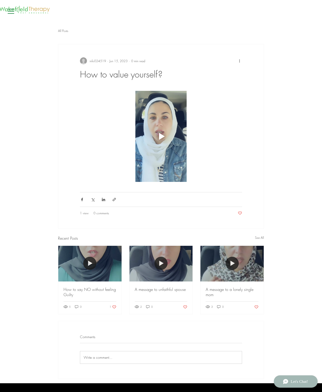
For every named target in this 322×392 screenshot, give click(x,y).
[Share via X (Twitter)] (93, 199)
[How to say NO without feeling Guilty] (90, 263)
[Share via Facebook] (82, 199)
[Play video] (161, 136)
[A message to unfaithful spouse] (161, 263)
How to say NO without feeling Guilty (90, 292)
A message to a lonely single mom (229, 292)
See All (259, 238)
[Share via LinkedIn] (103, 199)
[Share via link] (114, 199)
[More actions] (239, 60)
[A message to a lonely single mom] (232, 263)
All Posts (63, 31)
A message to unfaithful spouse (160, 289)
